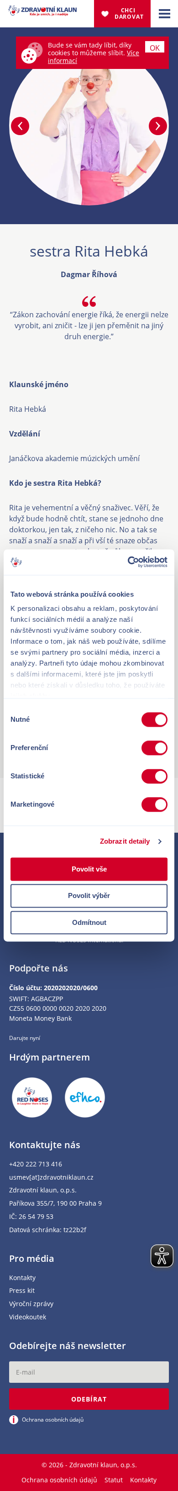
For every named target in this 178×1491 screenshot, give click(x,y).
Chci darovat (129, 13)
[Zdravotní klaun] (42, 11)
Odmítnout (89, 922)
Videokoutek (27, 1317)
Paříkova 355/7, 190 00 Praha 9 (55, 1204)
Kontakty (22, 1278)
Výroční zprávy (31, 1304)
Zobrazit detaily (125, 841)
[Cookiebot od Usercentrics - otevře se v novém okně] (128, 562)
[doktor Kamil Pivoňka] (158, 126)
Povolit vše (89, 869)
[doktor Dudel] (20, 126)
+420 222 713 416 (35, 1164)
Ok (155, 47)
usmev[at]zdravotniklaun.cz (51, 1177)
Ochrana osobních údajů (59, 1479)
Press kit (22, 1291)
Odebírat (89, 1399)
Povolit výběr (89, 896)
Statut (114, 1479)
